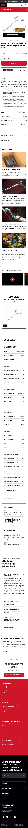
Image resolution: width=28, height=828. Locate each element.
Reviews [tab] (12, 660)
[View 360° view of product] (23, 36)
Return (13, 510)
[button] (26, 5)
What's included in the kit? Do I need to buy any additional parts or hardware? (11, 603)
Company (4, 784)
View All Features (5, 140)
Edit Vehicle (22, 70)
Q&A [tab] (17, 660)
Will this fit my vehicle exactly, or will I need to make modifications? (11, 574)
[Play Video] (12, 279)
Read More (6, 87)
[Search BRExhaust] (21, 5)
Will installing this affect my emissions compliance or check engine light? (11, 611)
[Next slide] (25, 26)
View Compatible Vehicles (8, 59)
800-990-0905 (5, 813)
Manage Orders (6, 788)
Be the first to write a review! (14, 674)
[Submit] (23, 775)
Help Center (5, 793)
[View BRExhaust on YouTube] (7, 817)
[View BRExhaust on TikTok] (3, 817)
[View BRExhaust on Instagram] (11, 817)
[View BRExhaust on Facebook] (15, 817)
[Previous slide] (3, 26)
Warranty (19, 510)
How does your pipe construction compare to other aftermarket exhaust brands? (11, 619)
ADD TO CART (14, 63)
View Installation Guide (13, 544)
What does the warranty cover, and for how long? (12, 626)
